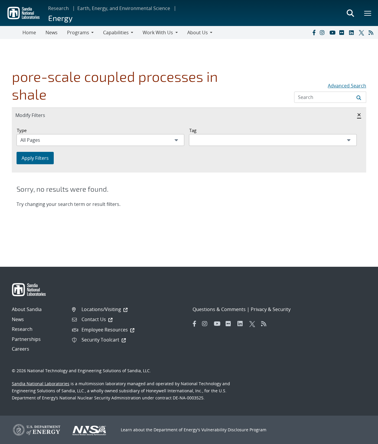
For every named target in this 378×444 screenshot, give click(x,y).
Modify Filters (36, 115)
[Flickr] (342, 32)
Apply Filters (35, 158)
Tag (192, 130)
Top (360, 437)
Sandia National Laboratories (40, 383)
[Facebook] (313, 32)
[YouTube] (333, 32)
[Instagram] (323, 32)
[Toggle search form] (350, 12)
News (51, 32)
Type (22, 130)
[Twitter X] (362, 32)
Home (29, 32)
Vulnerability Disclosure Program (233, 429)
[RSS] (372, 32)
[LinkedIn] (352, 32)
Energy (60, 17)
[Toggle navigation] (11, 32)
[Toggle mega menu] (367, 12)
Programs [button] (78, 32)
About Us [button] (197, 32)
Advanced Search (347, 85)
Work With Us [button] (158, 32)
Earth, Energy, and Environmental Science (123, 8)
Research (58, 8)
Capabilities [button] (116, 32)
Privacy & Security (271, 309)
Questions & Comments (219, 309)
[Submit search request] (358, 97)
